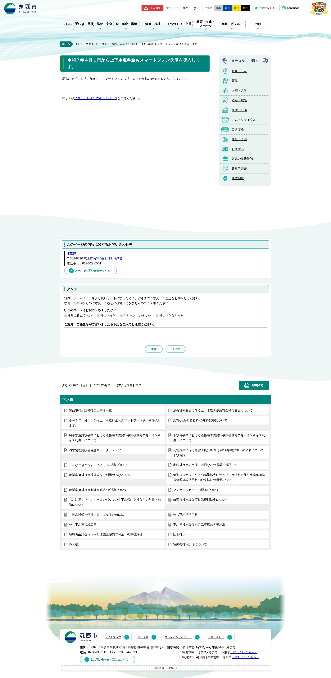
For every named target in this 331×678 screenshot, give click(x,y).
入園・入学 (239, 90)
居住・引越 (239, 110)
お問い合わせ (216, 637)
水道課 (71, 253)
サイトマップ (113, 637)
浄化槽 (73, 544)
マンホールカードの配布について (196, 489)
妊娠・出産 (239, 71)
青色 (227, 8)
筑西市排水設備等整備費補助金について (200, 499)
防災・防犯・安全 (100, 24)
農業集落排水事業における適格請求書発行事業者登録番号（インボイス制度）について (115, 438)
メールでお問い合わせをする (92, 270)
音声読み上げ (266, 8)
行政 (258, 24)
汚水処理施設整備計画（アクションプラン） (99, 450)
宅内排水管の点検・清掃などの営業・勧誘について (208, 465)
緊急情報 (155, 8)
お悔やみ (238, 149)
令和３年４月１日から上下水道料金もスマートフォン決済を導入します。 (115, 423)
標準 (185, 8)
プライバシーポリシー (178, 637)
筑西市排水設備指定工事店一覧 (90, 410)
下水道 (103, 43)
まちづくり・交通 (179, 24)
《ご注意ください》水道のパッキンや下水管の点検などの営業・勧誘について (115, 502)
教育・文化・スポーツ (206, 23)
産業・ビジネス (232, 24)
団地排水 (179, 534)
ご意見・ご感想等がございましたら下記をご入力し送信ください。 (110, 324)
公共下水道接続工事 (83, 524)
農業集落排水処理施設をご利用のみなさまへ (99, 474)
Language (293, 8)
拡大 (196, 8)
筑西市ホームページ (20, 8)
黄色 (236, 8)
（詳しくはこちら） (243, 652)
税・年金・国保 (126, 24)
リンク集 (143, 637)
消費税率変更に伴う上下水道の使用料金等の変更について (213, 410)
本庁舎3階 (115, 258)
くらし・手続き (73, 24)
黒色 (245, 8)
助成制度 (238, 178)
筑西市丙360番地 (95, 258)
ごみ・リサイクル (244, 119)
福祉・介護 (239, 139)
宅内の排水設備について (190, 544)
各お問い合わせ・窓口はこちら (109, 659)
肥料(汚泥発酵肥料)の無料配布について (200, 420)
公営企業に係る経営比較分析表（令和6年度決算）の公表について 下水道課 (218, 452)
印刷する (258, 385)
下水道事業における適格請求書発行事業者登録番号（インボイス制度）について (219, 438)
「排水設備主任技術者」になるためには (96, 514)
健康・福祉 (153, 24)
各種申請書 (239, 168)
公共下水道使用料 (185, 514)
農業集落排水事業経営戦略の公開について (98, 489)
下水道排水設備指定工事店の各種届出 (199, 524)
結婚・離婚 (239, 100)
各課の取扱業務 (242, 158)
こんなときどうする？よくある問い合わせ (98, 465)
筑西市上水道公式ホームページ (95, 98)
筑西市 (81, 637)
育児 (235, 80)
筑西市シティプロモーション (319, 8)
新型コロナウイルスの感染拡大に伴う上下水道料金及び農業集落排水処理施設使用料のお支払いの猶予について (219, 477)
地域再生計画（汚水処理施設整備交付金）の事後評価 (106, 534)
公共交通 (238, 129)
